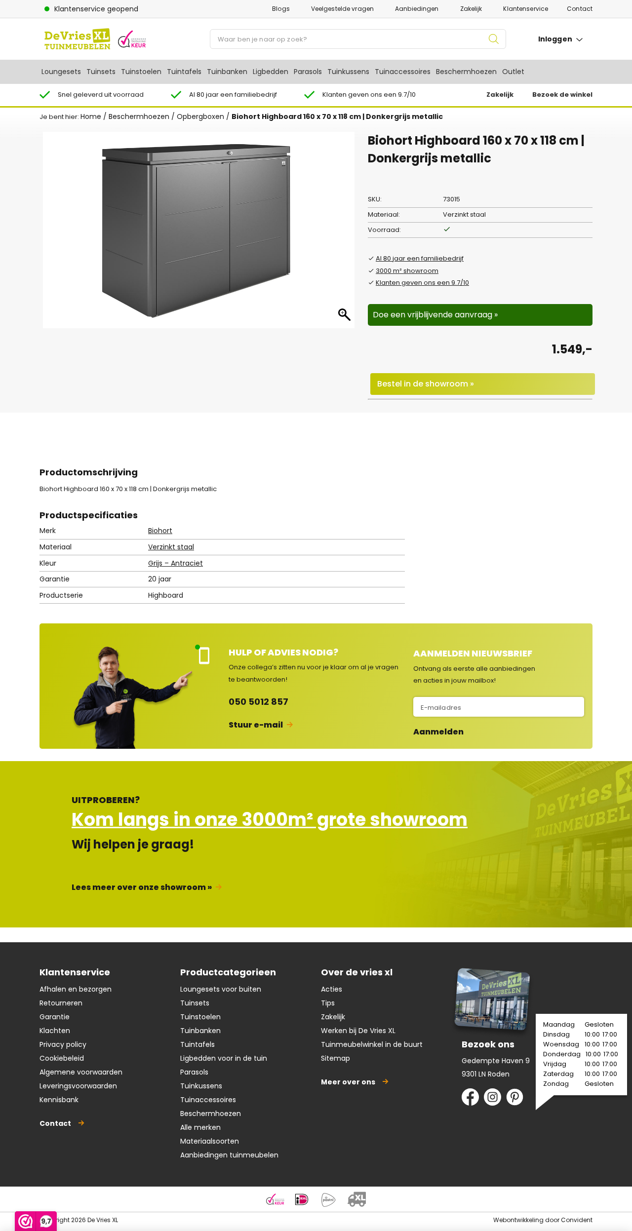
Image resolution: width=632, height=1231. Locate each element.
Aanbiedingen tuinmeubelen (229, 1155)
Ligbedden (270, 72)
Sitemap (335, 1058)
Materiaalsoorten (209, 1141)
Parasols (308, 72)
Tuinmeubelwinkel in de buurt (372, 1044)
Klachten (55, 1031)
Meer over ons (348, 1082)
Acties (331, 989)
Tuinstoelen (141, 72)
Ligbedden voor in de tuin (223, 1058)
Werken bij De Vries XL (358, 1031)
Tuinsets (101, 72)
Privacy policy (63, 1044)
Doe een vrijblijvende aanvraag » (435, 314)
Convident (576, 1220)
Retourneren (61, 1003)
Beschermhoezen (466, 72)
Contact (579, 8)
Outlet (513, 72)
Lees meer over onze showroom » (142, 887)
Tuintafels (184, 72)
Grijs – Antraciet (175, 563)
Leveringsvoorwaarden (78, 1086)
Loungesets (61, 72)
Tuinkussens (348, 72)
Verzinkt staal (171, 547)
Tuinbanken (227, 72)
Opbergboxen (200, 116)
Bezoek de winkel (562, 94)
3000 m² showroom (407, 270)
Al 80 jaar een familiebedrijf (420, 258)
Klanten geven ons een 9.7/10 (422, 282)
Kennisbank (59, 1100)
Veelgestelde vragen (342, 8)
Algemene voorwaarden (81, 1072)
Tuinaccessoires (403, 72)
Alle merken (200, 1127)
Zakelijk (471, 8)
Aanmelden (438, 732)
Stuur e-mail (256, 725)
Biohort (160, 531)
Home (90, 116)
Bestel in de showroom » (425, 383)
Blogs (281, 8)
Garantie (55, 1017)
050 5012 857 (258, 701)
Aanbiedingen (416, 8)
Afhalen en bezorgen (76, 989)
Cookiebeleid (62, 1058)
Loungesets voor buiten (220, 989)
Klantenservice (525, 8)
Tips (328, 1003)
